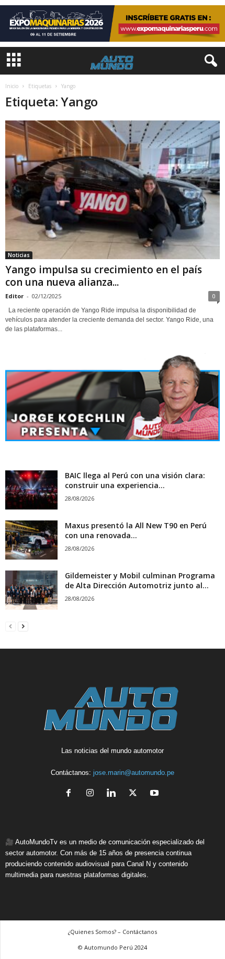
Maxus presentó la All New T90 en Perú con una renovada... (136, 530)
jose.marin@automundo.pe (133, 772)
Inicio (11, 86)
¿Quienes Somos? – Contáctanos (112, 932)
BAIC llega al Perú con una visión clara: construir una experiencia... (135, 480)
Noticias (19, 255)
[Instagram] (92, 794)
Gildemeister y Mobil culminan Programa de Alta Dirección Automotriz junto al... (140, 580)
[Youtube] (155, 794)
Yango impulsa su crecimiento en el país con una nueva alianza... (103, 276)
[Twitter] (135, 794)
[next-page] (23, 626)
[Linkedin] (114, 794)
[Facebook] (71, 794)
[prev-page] (10, 626)
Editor (14, 296)
